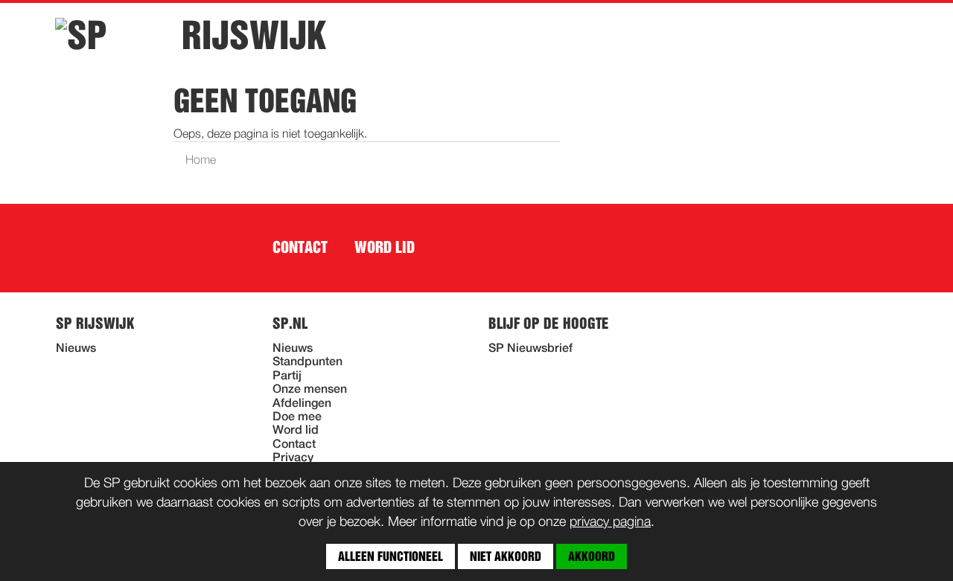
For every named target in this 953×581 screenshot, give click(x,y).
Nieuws (76, 349)
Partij (287, 376)
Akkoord (591, 556)
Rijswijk (254, 36)
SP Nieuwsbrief (530, 349)
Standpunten (307, 362)
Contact (300, 247)
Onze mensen (309, 390)
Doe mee (297, 417)
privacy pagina (610, 522)
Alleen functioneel (390, 556)
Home (200, 161)
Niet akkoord (505, 556)
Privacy (292, 458)
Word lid (384, 247)
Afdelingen (301, 404)
